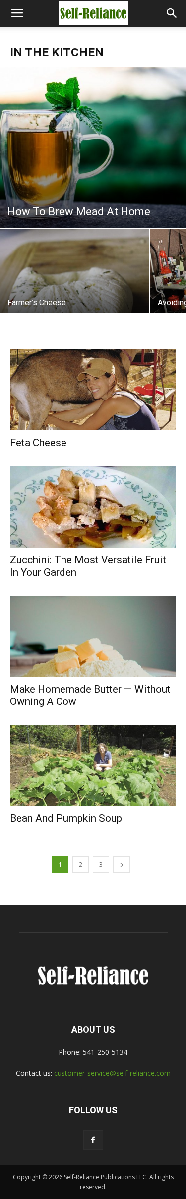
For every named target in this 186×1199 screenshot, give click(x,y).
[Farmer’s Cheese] (74, 284)
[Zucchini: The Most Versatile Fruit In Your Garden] (93, 506)
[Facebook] (93, 1140)
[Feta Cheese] (93, 389)
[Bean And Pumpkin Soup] (93, 765)
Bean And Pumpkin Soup (66, 818)
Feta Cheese (38, 443)
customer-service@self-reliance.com (112, 1073)
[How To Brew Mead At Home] (93, 147)
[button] (17, 13)
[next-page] (121, 864)
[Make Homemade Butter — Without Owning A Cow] (93, 636)
